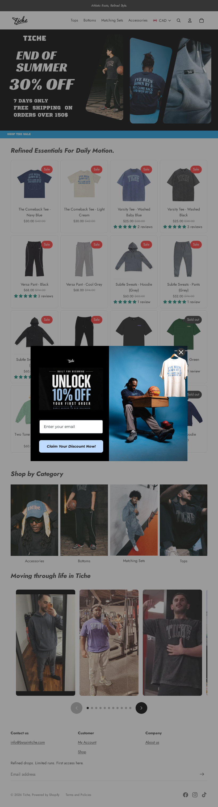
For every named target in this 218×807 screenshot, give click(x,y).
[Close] (181, 352)
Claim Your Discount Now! (71, 446)
